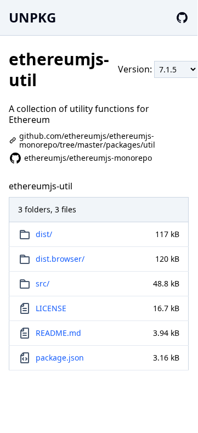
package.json (60, 357)
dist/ (44, 234)
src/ (42, 283)
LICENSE (51, 308)
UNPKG (32, 17)
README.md (58, 333)
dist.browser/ (60, 259)
